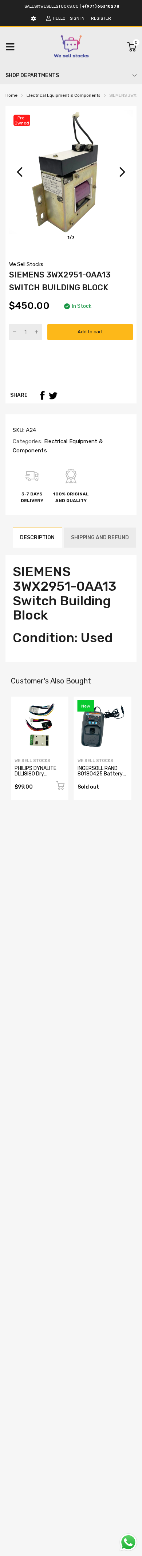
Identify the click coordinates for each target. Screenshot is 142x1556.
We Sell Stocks (26, 264)
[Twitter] (53, 395)
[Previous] (19, 172)
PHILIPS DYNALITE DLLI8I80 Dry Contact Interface (36, 774)
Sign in (77, 18)
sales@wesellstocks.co (51, 6)
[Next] (122, 172)
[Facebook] (42, 395)
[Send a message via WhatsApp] (128, 1542)
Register (101, 18)
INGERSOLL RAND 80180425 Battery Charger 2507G (100, 774)
